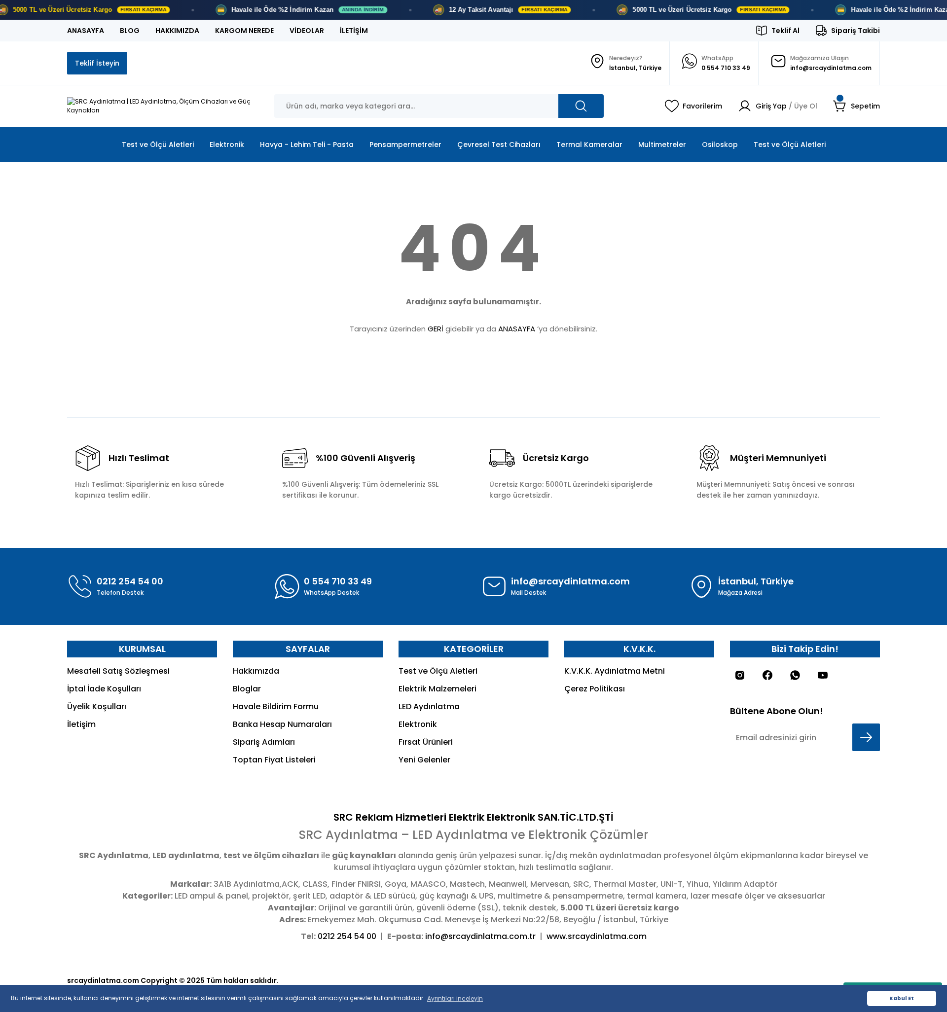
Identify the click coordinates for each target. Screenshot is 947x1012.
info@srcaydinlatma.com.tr (480, 936)
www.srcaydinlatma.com (596, 936)
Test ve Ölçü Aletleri (438, 671)
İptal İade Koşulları (104, 688)
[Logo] (162, 106)
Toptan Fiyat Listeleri (274, 759)
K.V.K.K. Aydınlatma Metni (614, 671)
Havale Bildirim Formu (276, 706)
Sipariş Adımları (264, 742)
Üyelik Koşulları (96, 706)
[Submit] (866, 737)
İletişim (81, 724)
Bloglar (247, 688)
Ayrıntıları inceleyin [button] (455, 998)
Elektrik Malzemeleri (437, 688)
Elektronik (418, 724)
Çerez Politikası (594, 688)
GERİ (435, 329)
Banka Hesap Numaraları (282, 724)
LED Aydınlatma (429, 706)
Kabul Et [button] (901, 998)
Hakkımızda (256, 671)
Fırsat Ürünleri (426, 742)
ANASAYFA (516, 329)
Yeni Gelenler (424, 759)
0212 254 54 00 (347, 936)
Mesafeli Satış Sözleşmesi (118, 671)
